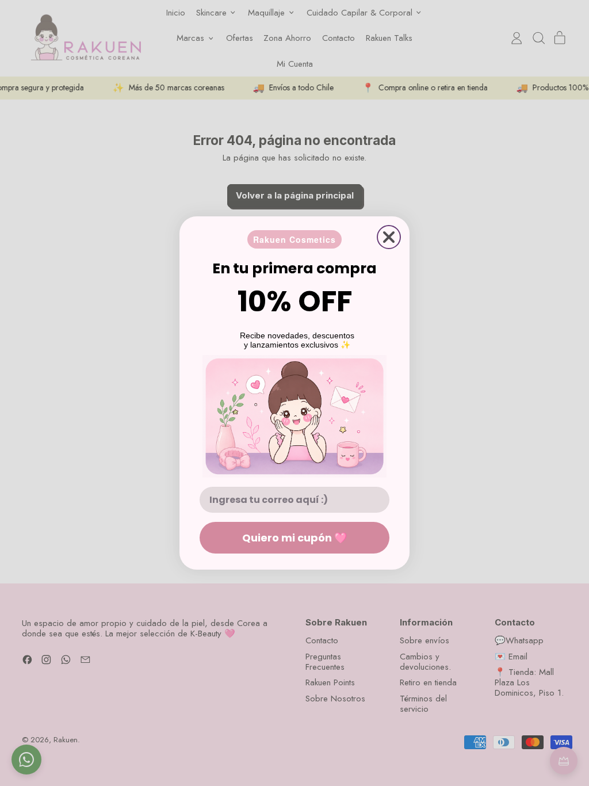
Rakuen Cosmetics (294, 239)
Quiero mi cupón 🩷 (294, 538)
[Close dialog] (388, 237)
